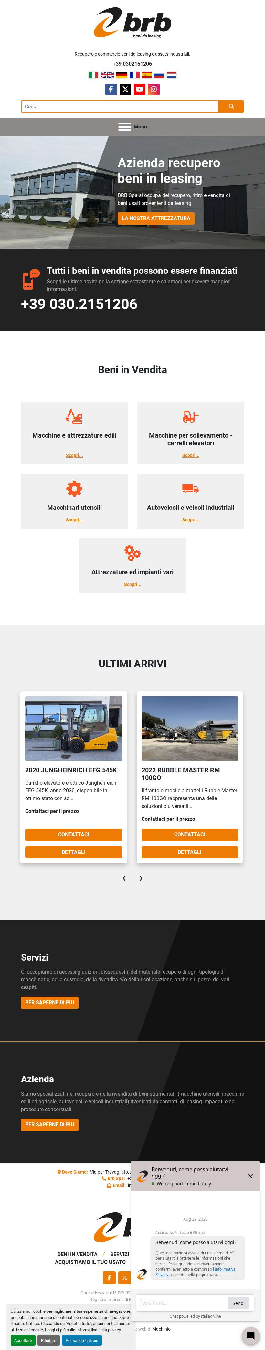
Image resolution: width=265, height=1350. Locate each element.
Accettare (23, 1340)
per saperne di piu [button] (49, 1002)
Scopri (72, 455)
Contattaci (73, 834)
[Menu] (124, 127)
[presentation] (124, 877)
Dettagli (73, 852)
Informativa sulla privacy (98, 1329)
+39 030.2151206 (79, 304)
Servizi (119, 1254)
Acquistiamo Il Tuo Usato (90, 1262)
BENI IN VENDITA (78, 1254)
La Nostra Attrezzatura (156, 218)
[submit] (231, 106)
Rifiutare (48, 1340)
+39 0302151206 (132, 64)
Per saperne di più (82, 1340)
